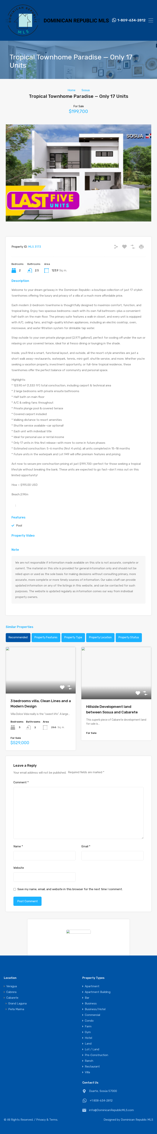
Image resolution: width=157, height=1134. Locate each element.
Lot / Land (92, 1049)
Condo (89, 1020)
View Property (40, 684)
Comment (21, 782)
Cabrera (11, 992)
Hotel (88, 1038)
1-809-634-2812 (131, 20)
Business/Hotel (95, 1009)
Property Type (73, 637)
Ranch (89, 1061)
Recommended (18, 637)
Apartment (92, 986)
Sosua (86, 90)
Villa (87, 1072)
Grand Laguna (17, 1003)
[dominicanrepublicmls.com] (56, 36)
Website (18, 868)
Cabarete (12, 997)
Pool (19, 525)
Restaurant (92, 1066)
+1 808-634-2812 (101, 1100)
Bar (87, 997)
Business (91, 1003)
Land (88, 1043)
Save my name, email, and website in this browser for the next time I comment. (70, 889)
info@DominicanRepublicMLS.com (111, 1110)
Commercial (92, 1015)
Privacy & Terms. (47, 1119)
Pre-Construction (96, 1055)
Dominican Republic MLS (137, 1119)
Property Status (129, 637)
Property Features (45, 637)
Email (85, 846)
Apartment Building (97, 992)
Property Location (100, 637)
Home (71, 90)
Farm (88, 1026)
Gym (88, 1032)
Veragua (11, 986)
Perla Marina (16, 1009)
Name (18, 846)
